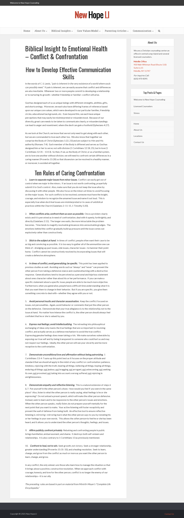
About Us (39, 30)
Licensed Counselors (143, 106)
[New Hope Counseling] (92, 14)
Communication (142, 30)
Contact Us (139, 142)
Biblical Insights (61, 30)
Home (26, 30)
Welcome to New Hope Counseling (24, 3)
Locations (138, 136)
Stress (137, 113)
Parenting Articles (115, 30)
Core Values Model (87, 30)
